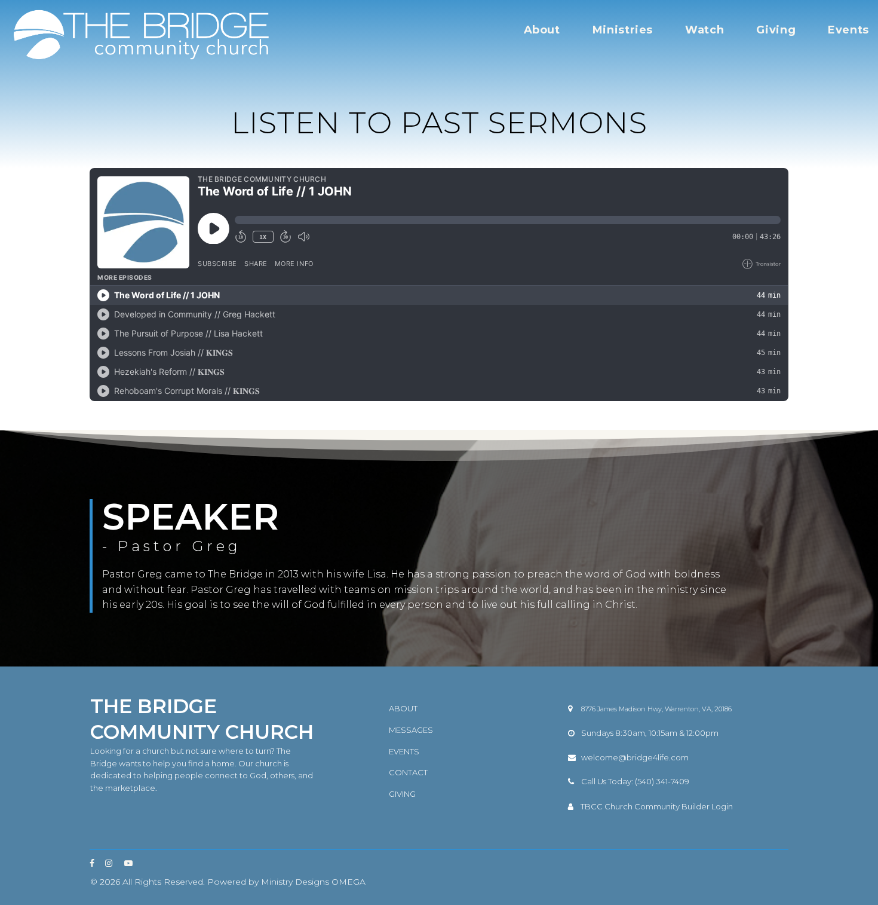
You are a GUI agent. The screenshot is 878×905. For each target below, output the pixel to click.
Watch (704, 30)
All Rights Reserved (162, 881)
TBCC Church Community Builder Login (657, 806)
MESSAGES (411, 730)
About (542, 30)
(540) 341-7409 (662, 781)
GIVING (402, 794)
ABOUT (403, 708)
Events (848, 30)
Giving (776, 30)
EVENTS (404, 751)
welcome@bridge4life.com (635, 757)
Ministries (623, 30)
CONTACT (408, 772)
